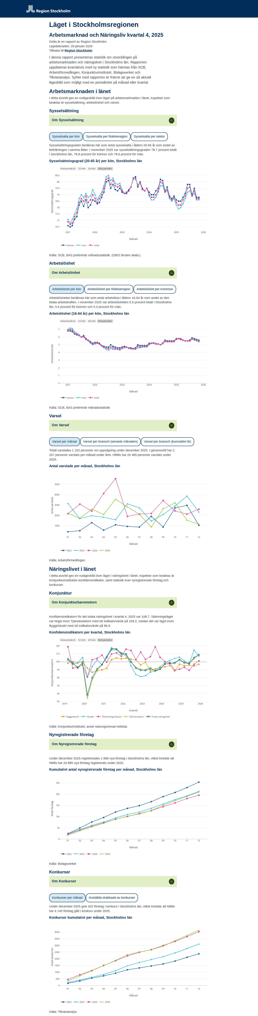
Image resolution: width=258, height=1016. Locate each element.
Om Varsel (60, 425)
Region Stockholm (78, 50)
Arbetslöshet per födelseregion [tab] (108, 289)
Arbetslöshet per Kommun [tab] (155, 289)
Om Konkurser (64, 881)
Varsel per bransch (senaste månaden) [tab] (110, 441)
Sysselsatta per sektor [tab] (149, 136)
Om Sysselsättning (68, 120)
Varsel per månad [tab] (64, 441)
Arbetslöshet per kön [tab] (66, 289)
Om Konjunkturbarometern (74, 602)
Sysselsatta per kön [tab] (66, 136)
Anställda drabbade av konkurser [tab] (112, 897)
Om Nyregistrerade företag (74, 744)
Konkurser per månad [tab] (67, 897)
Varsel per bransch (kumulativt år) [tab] (167, 441)
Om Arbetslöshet (66, 273)
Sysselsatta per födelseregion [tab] (106, 136)
